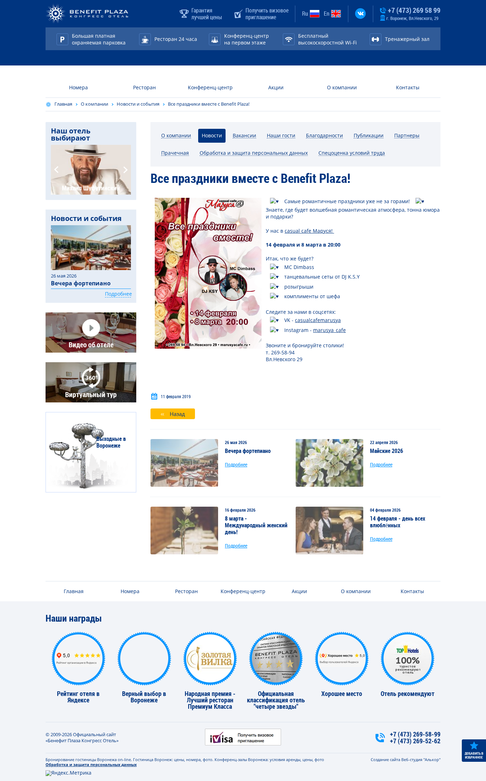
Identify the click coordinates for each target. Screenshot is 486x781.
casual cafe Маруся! (309, 230)
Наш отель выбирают (70, 134)
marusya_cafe (329, 330)
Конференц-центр (210, 87)
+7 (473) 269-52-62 (415, 741)
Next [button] (125, 170)
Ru (305, 13)
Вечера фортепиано (81, 283)
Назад (177, 413)
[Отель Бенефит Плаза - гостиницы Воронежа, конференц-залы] (87, 14)
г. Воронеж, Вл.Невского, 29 (411, 18)
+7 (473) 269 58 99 (413, 10)
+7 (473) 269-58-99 (415, 734)
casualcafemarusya (318, 320)
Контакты (407, 87)
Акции (276, 87)
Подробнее (236, 464)
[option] (91, 170)
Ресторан (144, 87)
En (326, 13)
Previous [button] (56, 170)
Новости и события (138, 104)
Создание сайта (385, 759)
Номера (78, 87)
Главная (63, 104)
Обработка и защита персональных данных (91, 764)
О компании (342, 87)
